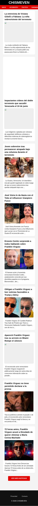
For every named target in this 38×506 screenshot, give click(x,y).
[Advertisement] (19, 78)
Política (25, 7)
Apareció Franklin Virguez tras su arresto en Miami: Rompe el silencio (17, 338)
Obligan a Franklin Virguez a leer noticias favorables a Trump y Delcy (18, 292)
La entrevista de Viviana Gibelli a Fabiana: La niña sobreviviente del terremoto (18, 17)
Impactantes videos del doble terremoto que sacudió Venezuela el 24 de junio (19, 103)
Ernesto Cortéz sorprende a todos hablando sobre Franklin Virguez (18, 244)
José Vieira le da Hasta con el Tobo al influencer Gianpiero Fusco (19, 198)
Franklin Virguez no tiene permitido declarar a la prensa (17, 386)
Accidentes (14, 7)
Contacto (25, 496)
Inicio (4, 7)
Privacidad (14, 496)
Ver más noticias (19, 478)
